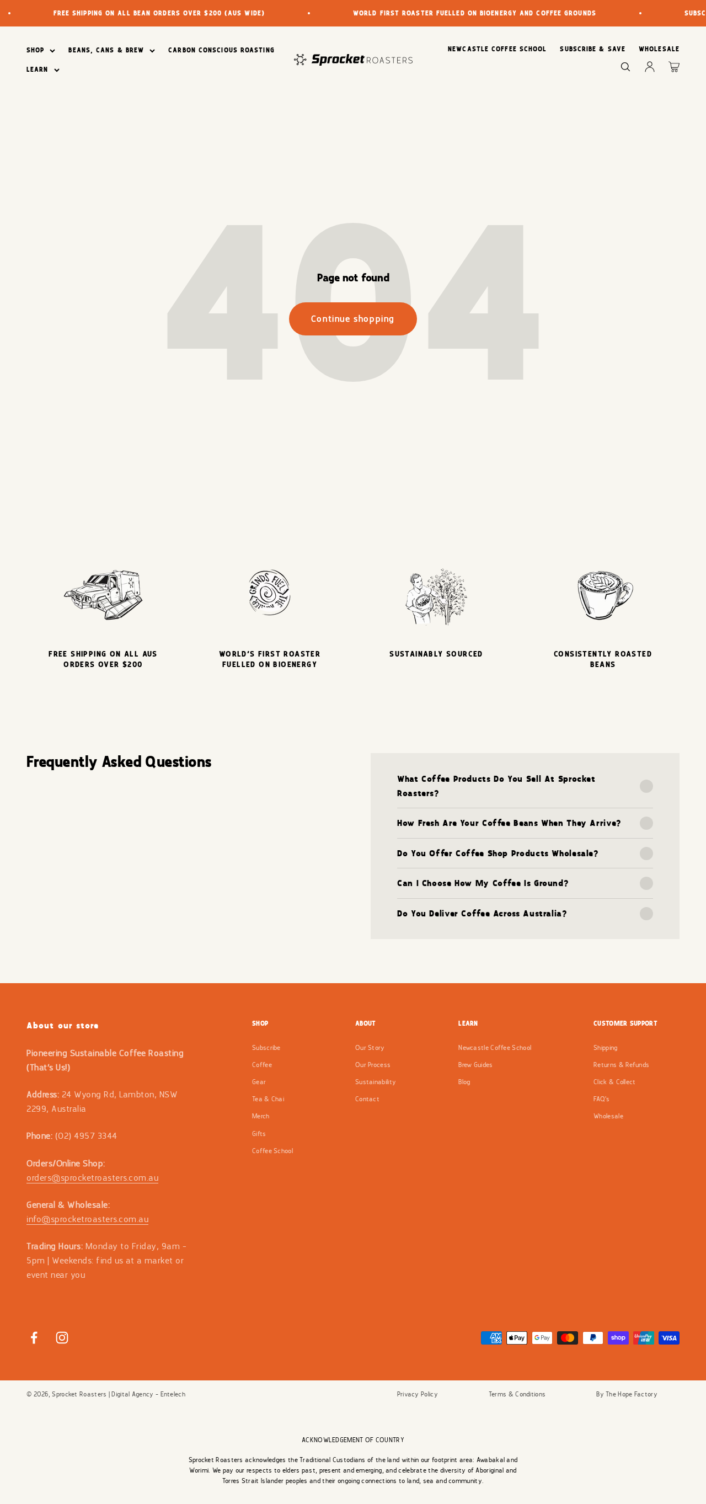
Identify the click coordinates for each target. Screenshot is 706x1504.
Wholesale (608, 1116)
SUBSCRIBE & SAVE (592, 49)
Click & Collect (614, 1082)
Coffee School (272, 1150)
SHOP (35, 50)
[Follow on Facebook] (33, 1337)
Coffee (262, 1064)
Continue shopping (353, 318)
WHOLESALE (659, 49)
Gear (259, 1082)
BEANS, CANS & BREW (106, 50)
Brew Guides (475, 1064)
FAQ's (601, 1099)
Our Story (370, 1047)
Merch (261, 1116)
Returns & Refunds (621, 1064)
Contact (367, 1099)
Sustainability (375, 1082)
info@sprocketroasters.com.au (87, 1219)
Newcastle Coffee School (494, 1047)
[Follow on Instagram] (62, 1337)
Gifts (259, 1133)
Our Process (373, 1064)
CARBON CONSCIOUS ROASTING (221, 50)
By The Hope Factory (626, 1394)
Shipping (605, 1047)
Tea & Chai (268, 1099)
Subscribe (266, 1047)
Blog (464, 1082)
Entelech (173, 1394)
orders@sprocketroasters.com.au (92, 1177)
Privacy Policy (417, 1394)
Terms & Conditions (517, 1394)
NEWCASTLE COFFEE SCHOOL (497, 49)
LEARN (37, 69)
